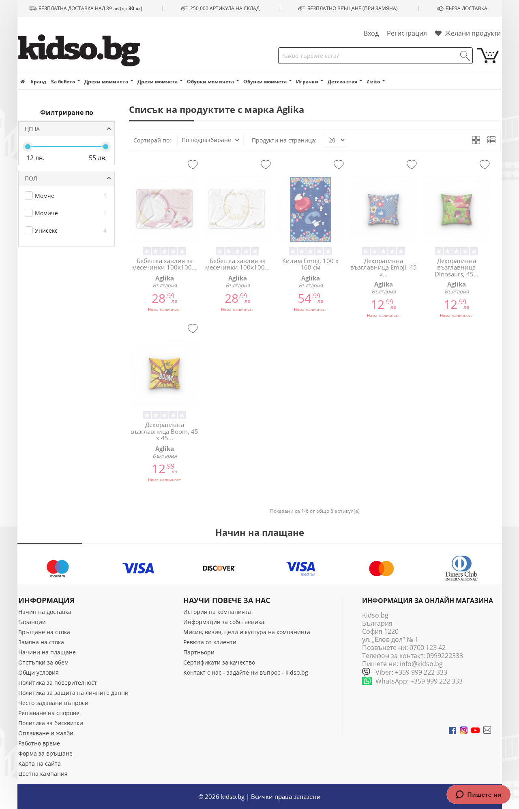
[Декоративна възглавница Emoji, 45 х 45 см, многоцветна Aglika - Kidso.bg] (383, 209)
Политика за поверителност (57, 682)
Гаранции (32, 622)
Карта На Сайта (39, 763)
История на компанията (217, 612)
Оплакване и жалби (45, 733)
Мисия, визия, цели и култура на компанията (246, 632)
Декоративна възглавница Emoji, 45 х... (383, 267)
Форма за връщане (45, 753)
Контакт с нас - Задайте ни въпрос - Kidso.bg (245, 672)
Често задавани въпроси (53, 703)
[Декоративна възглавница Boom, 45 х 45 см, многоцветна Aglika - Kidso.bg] (164, 373)
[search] (465, 56)
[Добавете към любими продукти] (192, 165)
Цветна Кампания (43, 773)
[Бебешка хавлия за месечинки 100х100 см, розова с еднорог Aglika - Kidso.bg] (164, 209)
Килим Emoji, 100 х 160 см (310, 264)
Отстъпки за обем (43, 662)
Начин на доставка (44, 612)
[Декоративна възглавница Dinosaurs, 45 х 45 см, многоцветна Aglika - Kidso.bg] (456, 209)
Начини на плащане (47, 652)
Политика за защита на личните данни (73, 692)
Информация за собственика (223, 622)
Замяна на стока (41, 642)
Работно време (39, 743)
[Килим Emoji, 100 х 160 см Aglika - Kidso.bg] (310, 209)
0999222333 (445, 655)
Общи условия (38, 672)
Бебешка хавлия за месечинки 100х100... (164, 264)
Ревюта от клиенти (209, 642)
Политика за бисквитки (50, 723)
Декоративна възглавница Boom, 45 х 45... (164, 431)
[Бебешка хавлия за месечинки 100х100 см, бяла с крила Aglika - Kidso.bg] (237, 209)
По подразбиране (206, 140)
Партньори (198, 652)
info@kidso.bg (421, 663)
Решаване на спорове (48, 713)
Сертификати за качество (219, 662)
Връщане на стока (44, 632)
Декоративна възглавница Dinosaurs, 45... (456, 267)
